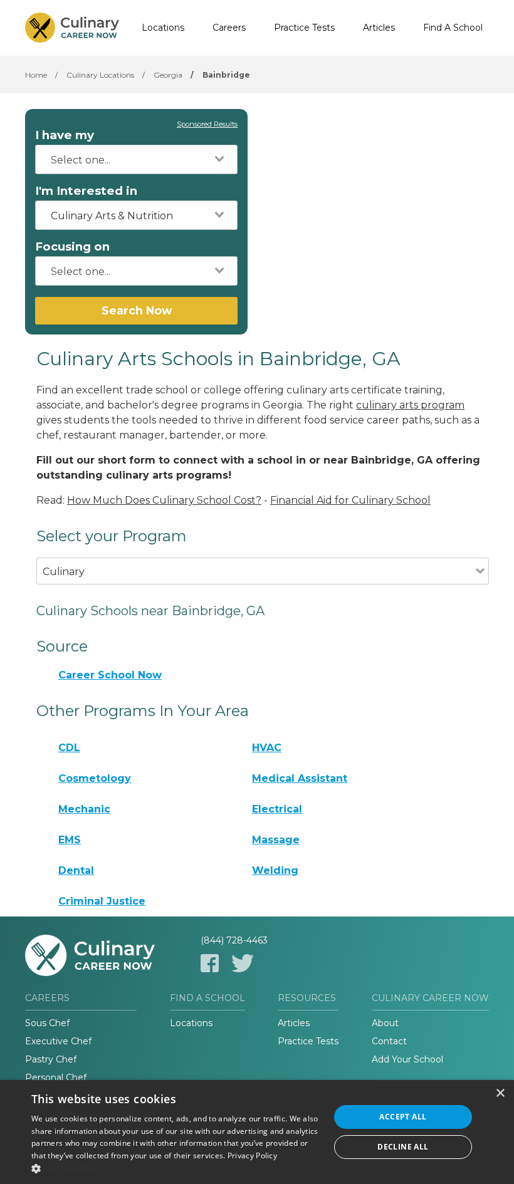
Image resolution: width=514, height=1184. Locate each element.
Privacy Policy (252, 1155)
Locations (163, 27)
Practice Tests (304, 27)
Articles (379, 27)
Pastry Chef (50, 1059)
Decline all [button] (402, 1146)
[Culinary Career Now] (72, 28)
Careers (229, 27)
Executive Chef (58, 1041)
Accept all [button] (402, 1116)
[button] (176, 1168)
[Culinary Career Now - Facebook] (210, 963)
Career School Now (110, 675)
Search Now (137, 310)
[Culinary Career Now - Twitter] (242, 963)
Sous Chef (47, 1023)
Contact (389, 1041)
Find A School (453, 27)
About (385, 1023)
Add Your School (407, 1059)
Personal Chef (56, 1077)
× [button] (500, 1093)
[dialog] (257, 1132)
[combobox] (136, 159)
